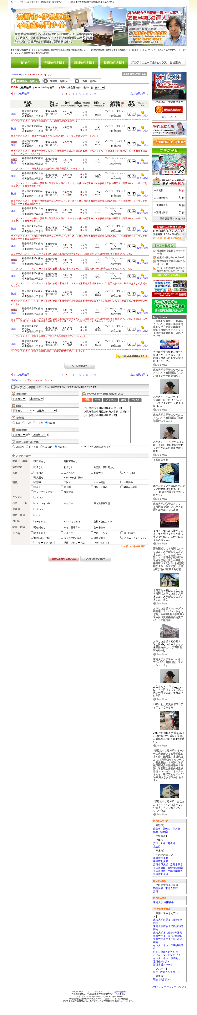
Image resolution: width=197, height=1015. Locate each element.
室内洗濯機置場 (102, 503)
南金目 (171, 843)
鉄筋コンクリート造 (74, 542)
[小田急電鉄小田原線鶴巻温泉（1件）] (106, 408)
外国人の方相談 (42, 538)
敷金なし (38, 467)
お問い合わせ (120, 992)
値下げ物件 (129, 533)
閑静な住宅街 (130, 487)
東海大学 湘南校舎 (163, 902)
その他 (16, 533)
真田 (155, 843)
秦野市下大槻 (160, 864)
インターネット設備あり (167, 958)
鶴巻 (155, 831)
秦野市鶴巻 (176, 864)
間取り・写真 (20, 461)
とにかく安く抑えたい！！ (168, 955)
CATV (37, 515)
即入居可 (38, 477)
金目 (162, 843)
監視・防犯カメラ (103, 521)
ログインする (169, 116)
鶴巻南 (164, 831)
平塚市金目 (159, 871)
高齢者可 (98, 473)
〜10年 (39, 423)
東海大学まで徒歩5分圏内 (167, 932)
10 (94, 94)
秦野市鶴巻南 (175, 868)
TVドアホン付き (72, 521)
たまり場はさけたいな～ (167, 952)
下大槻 (176, 828)
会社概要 (98, 992)
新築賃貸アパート (163, 964)
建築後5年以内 (161, 961)
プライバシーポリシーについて (169, 986)
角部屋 (37, 482)
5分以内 (20, 447)
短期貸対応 (99, 538)
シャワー (68, 503)
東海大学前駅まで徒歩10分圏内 (168, 928)
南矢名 (157, 828)
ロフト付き (40, 533)
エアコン (38, 509)
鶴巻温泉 (158, 888)
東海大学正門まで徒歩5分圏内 (167, 941)
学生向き (38, 473)
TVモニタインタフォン (135, 538)
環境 (15, 482)
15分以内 (48, 447)
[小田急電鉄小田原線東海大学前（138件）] (106, 412)
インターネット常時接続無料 (168, 947)
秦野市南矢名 (160, 858)
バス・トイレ (20, 503)
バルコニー (69, 533)
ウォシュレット (102, 542)
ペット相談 (129, 473)
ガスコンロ (40, 497)
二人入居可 (69, 473)
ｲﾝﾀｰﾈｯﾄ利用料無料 (73, 477)
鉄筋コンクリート (170, 972)
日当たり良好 (101, 487)
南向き (37, 487)
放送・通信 (19, 515)
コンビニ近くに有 (43, 492)
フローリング (101, 533)
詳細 (13, 113)
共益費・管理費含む (104, 467)
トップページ (77, 992)
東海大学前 (171, 888)
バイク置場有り (72, 527)
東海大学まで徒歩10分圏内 (168, 936)
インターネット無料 (44, 542)
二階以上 (68, 482)
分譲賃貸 (68, 492)
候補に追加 (143, 115)
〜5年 (28, 423)
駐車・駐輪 (19, 527)
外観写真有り (71, 461)
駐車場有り (99, 527)
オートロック (41, 521)
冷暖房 (16, 509)
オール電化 (99, 482)
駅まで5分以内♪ (162, 979)
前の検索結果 (21, 93)
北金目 (157, 846)
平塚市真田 (159, 868)
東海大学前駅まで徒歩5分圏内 (167, 921)
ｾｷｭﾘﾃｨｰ (17, 521)
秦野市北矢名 (160, 861)
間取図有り (40, 461)
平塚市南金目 (175, 871)
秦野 (155, 891)
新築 (155, 972)
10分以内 (33, 447)
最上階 (67, 487)
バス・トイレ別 (42, 503)
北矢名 (166, 828)
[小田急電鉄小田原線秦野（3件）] (106, 415)
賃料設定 (18, 467)
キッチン (18, 497)
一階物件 (128, 482)
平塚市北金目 (160, 874)
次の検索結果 (137, 93)
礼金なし (68, 467)
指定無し (53, 423)
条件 (15, 473)
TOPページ (18, 74)
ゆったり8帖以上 (72, 538)
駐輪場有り (40, 527)
